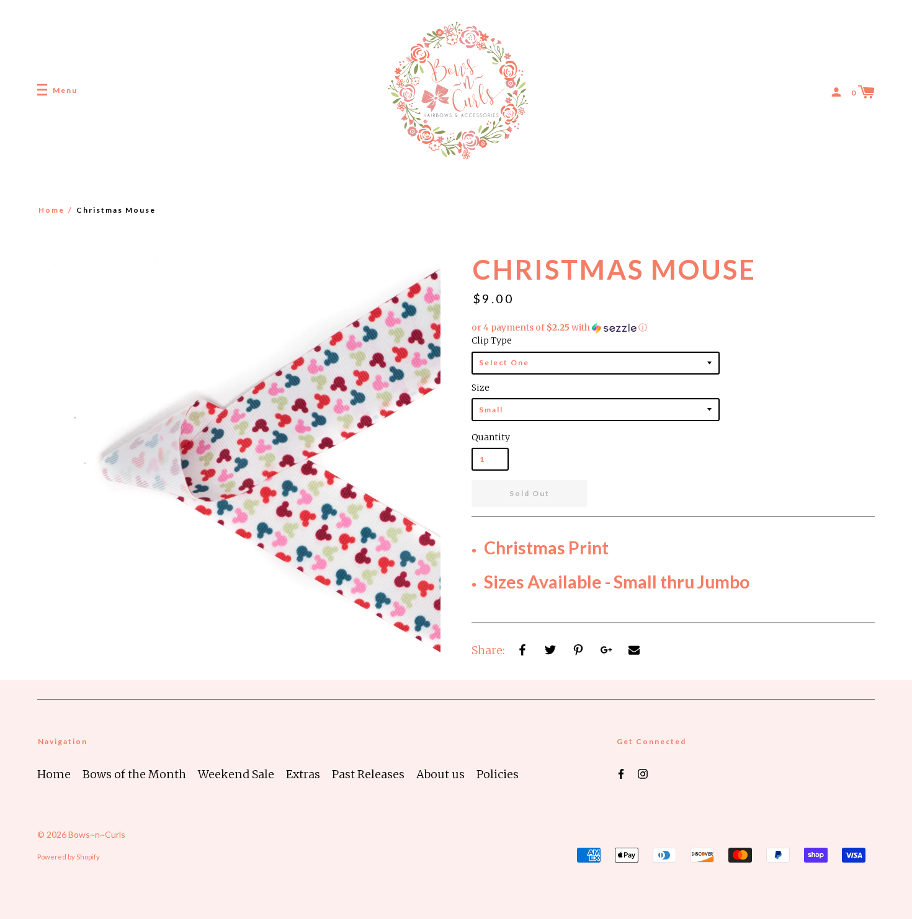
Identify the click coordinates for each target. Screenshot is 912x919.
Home (51, 210)
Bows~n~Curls (96, 834)
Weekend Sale (236, 774)
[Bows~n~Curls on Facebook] (621, 773)
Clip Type (492, 340)
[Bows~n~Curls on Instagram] (643, 773)
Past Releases (368, 774)
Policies (497, 774)
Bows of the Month (134, 774)
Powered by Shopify (68, 857)
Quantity (490, 437)
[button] (673, 328)
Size (481, 387)
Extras (303, 774)
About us (440, 774)
